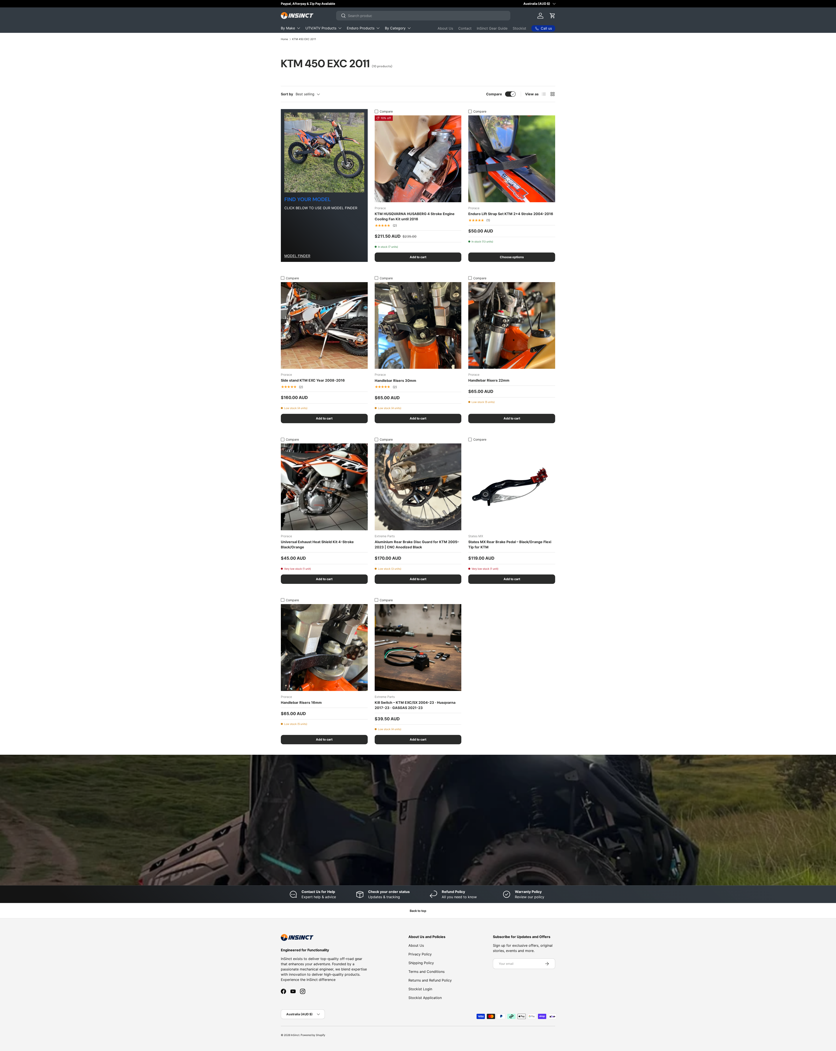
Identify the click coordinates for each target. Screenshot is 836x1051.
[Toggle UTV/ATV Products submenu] (339, 28)
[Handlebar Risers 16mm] (324, 647)
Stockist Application (425, 997)
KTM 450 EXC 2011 (304, 39)
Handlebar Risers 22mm (488, 380)
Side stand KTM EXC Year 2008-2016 (313, 380)
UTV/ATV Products (320, 28)
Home (284, 39)
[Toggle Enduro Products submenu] (378, 28)
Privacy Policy (420, 954)
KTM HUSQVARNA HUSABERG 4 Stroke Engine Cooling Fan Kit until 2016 (415, 216)
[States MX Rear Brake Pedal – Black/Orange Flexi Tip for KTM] (511, 486)
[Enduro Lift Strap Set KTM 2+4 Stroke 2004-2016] (511, 158)
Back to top (418, 911)
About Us (445, 28)
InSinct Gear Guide (492, 28)
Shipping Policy (421, 963)
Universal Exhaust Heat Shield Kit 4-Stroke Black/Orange (317, 544)
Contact (465, 28)
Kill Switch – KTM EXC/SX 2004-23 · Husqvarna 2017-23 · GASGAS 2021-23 (415, 705)
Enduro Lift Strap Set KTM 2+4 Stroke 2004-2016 (510, 214)
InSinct (295, 1035)
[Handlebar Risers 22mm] (511, 325)
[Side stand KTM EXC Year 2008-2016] (324, 325)
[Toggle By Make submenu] (298, 28)
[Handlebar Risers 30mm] (418, 325)
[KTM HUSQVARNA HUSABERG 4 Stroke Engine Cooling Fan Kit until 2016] (418, 158)
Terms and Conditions (426, 971)
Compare (494, 94)
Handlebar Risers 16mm (301, 702)
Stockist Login (420, 989)
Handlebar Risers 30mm (395, 380)
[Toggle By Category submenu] (409, 28)
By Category (395, 28)
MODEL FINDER (297, 256)
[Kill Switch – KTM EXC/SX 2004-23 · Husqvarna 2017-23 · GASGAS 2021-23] (418, 647)
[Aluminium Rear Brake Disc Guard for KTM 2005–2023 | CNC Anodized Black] (418, 486)
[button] (552, 15)
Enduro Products (360, 28)
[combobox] (423, 15)
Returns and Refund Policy (430, 980)
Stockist (519, 28)
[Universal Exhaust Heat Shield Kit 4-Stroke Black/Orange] (324, 486)
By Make (288, 28)
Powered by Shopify (313, 1035)
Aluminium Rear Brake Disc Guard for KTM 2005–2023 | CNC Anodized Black (417, 544)
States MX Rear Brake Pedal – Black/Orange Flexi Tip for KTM (509, 544)
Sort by (287, 94)
